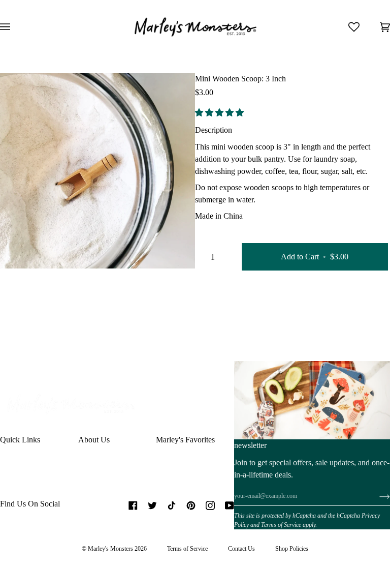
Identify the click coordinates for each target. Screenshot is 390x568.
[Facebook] (133, 505)
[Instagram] (210, 505)
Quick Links (20, 439)
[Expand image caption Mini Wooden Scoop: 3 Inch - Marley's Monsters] (42, 249)
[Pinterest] (191, 505)
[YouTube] (229, 505)
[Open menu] (15, 27)
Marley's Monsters (110, 548)
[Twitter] (152, 505)
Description (213, 130)
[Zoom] (19, 249)
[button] (220, 112)
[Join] (376, 496)
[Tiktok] (171, 505)
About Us (94, 439)
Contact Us (241, 548)
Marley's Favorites (185, 439)
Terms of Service (281, 524)
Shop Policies (291, 548)
